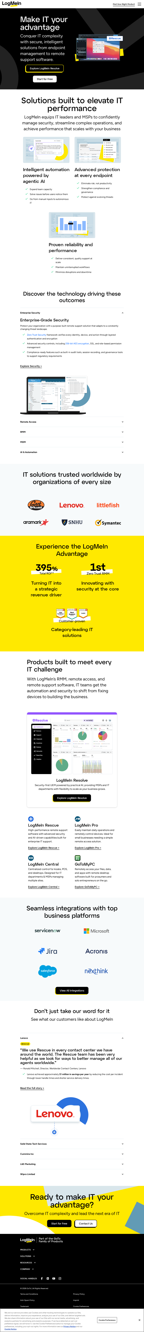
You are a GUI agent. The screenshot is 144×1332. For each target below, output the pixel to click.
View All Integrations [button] (72, 990)
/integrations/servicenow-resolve (43, 925)
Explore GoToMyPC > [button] (87, 886)
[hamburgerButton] (139, 4)
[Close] (139, 1320)
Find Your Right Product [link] (124, 4)
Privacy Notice (69, 1326)
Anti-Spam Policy (27, 1300)
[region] (72, 1320)
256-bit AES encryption (77, 343)
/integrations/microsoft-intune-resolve (96, 925)
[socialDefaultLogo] (42, 1278)
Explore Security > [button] (31, 366)
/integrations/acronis (85, 945)
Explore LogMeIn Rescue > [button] (43, 847)
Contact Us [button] (86, 1223)
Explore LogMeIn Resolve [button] (44, 68)
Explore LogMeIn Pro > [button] (88, 847)
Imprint (76, 1300)
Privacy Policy (79, 1294)
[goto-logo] (72, 1240)
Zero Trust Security (36, 334)
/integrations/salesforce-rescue (43, 965)
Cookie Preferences (81, 1306)
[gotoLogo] (11, 4)
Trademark (24, 1306)
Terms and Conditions (29, 1294)
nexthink (79, 965)
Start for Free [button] (45, 79)
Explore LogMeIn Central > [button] (43, 886)
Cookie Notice (10, 1329)
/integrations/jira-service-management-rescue (39, 947)
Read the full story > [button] (32, 1088)
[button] (72, 311)
